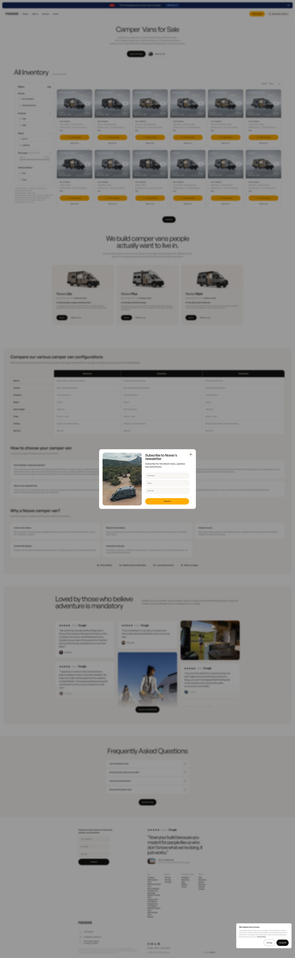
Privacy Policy (261, 937)
